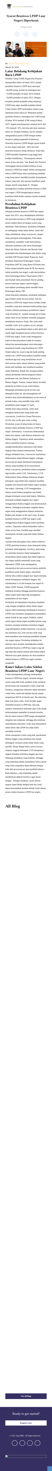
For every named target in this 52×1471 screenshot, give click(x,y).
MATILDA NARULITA (19, 63)
